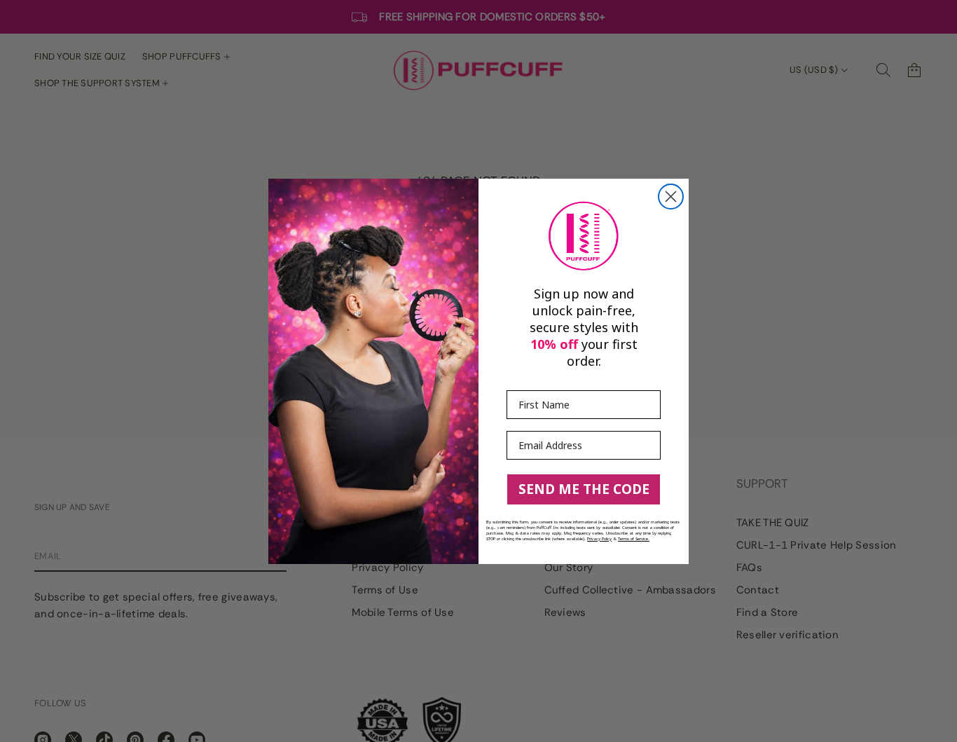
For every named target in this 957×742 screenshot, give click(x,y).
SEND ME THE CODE (583, 489)
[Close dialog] (671, 196)
